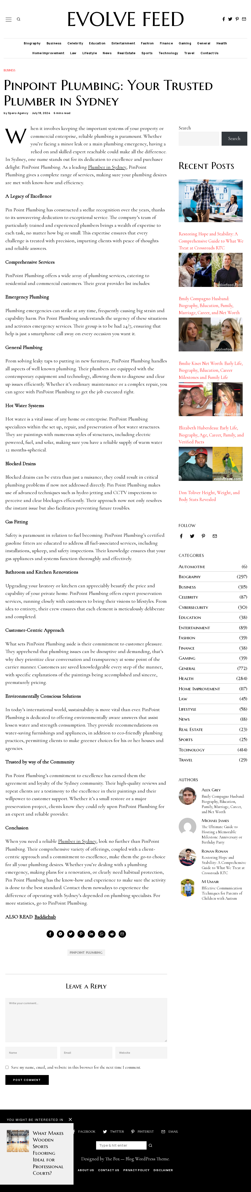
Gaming (185, 43)
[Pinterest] (237, 19)
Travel (189, 53)
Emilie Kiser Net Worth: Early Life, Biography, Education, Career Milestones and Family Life (211, 370)
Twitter (117, 1131)
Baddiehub (45, 917)
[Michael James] (187, 826)
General (204, 43)
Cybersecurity (193, 607)
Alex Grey (211, 790)
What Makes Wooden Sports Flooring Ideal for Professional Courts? (48, 1153)
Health (221, 43)
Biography (32, 43)
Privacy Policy (136, 1170)
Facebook (87, 1131)
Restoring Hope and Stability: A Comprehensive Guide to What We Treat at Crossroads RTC (211, 241)
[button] (151, 1145)
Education (97, 43)
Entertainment (123, 43)
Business (54, 43)
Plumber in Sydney (107, 167)
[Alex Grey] (187, 796)
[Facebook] (223, 19)
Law (73, 53)
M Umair (210, 881)
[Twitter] (230, 19)
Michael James (215, 820)
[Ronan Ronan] (187, 857)
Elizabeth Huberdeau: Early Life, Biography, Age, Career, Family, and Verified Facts (211, 435)
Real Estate (126, 53)
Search (185, 128)
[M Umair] (187, 888)
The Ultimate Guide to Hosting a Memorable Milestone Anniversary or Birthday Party (222, 834)
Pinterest (146, 1131)
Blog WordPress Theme (147, 1159)
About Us (86, 1170)
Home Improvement (48, 53)
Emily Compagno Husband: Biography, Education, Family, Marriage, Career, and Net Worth (209, 305)
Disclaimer (163, 1170)
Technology (168, 53)
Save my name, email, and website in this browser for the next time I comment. (76, 1067)
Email (173, 1131)
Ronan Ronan (215, 851)
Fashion (147, 43)
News (107, 53)
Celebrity (75, 43)
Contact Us (210, 53)
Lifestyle (89, 53)
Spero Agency (18, 113)
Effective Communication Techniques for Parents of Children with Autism (222, 893)
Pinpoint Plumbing (86, 952)
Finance (166, 43)
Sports (147, 53)
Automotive (192, 566)
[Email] (244, 19)
